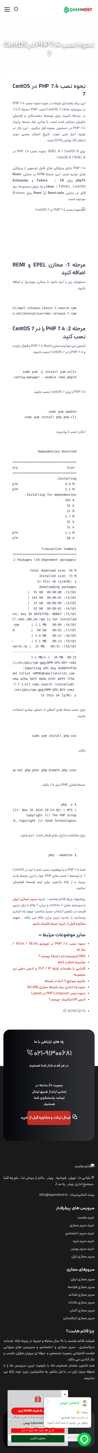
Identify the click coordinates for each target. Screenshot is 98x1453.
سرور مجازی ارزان (83, 1256)
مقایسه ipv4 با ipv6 (71, 962)
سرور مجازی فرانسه (81, 1287)
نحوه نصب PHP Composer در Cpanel (58, 993)
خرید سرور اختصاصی (80, 1233)
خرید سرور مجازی (82, 1225)
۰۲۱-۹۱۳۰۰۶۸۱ (52, 1054)
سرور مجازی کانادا (81, 1302)
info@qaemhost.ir (53, 1195)
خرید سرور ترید (83, 1241)
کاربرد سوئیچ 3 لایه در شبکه (64, 981)
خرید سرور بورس (83, 1249)
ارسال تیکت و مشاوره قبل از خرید (49, 1118)
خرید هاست (86, 1217)
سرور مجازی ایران (25, 899)
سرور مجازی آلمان (82, 1310)
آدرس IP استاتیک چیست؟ (67, 999)
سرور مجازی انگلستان (79, 1318)
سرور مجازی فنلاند (81, 1295)
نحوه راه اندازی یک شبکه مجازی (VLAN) (56, 987)
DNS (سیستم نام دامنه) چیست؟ (62, 956)
